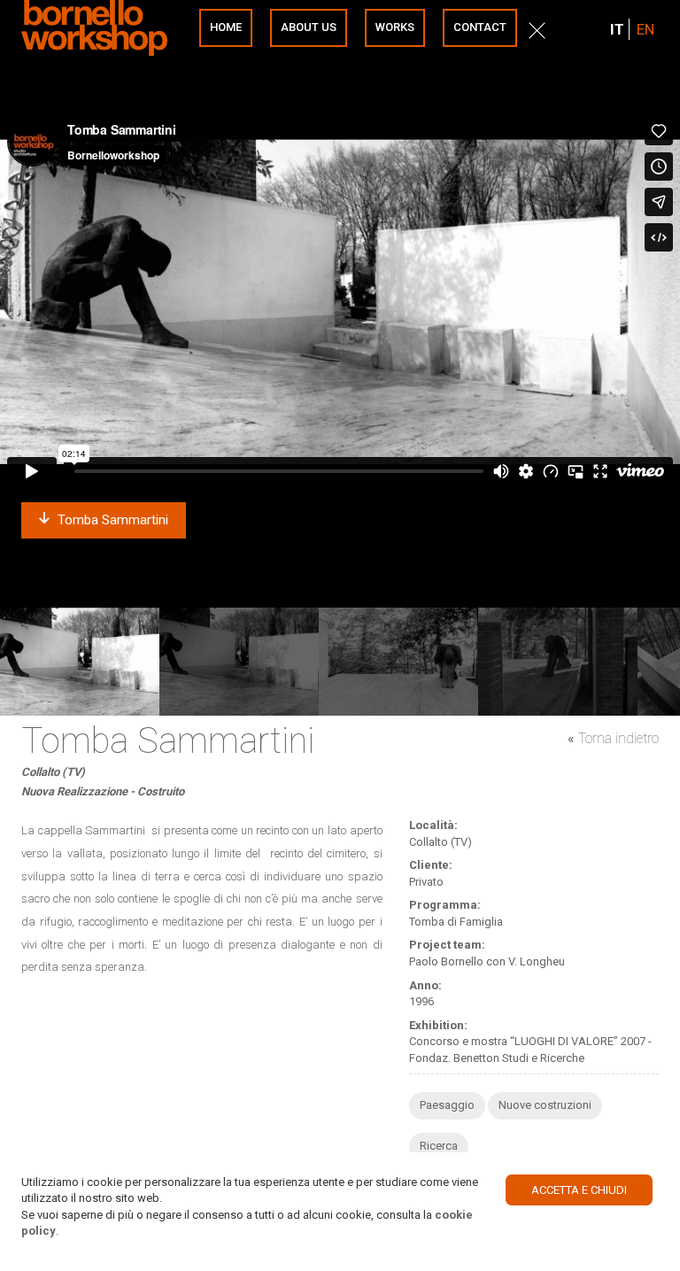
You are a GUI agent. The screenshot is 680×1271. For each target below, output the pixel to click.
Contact (479, 27)
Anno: (425, 985)
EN (645, 29)
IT (617, 29)
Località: (433, 825)
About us (308, 27)
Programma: (445, 904)
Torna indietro (618, 738)
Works (394, 27)
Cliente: (430, 865)
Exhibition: (438, 1025)
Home (226, 27)
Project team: (447, 944)
